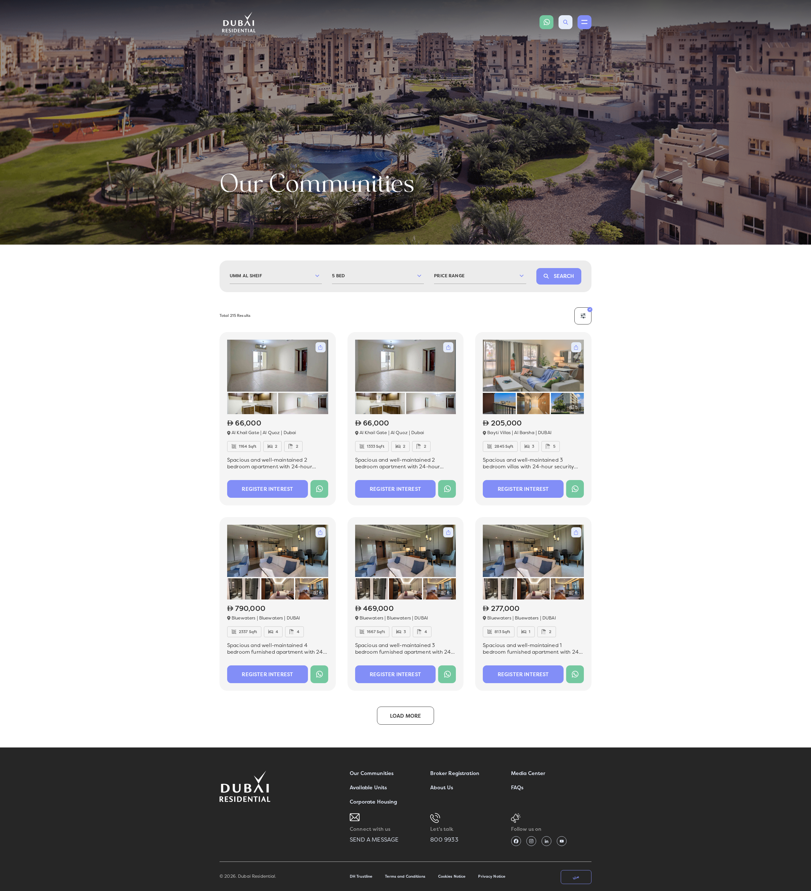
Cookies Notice (452, 876)
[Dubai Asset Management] (245, 786)
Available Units (368, 788)
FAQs (517, 788)
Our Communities (371, 773)
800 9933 (444, 839)
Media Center (528, 773)
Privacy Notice (491, 876)
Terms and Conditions (405, 876)
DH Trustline (361, 876)
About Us (441, 788)
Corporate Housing (373, 802)
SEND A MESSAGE (374, 839)
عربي (576, 877)
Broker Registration (454, 773)
